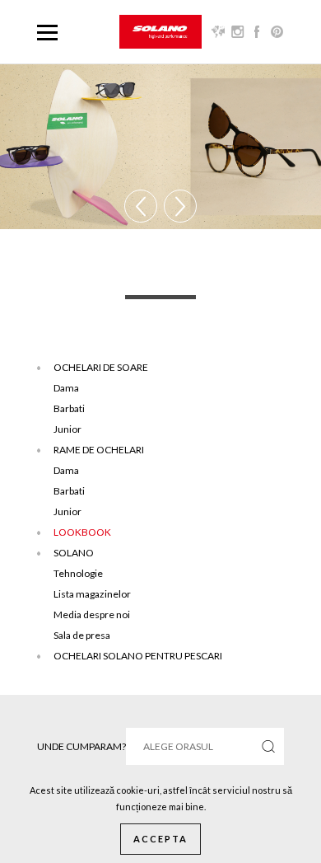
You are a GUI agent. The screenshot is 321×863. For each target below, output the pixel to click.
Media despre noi (92, 614)
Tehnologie (78, 573)
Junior (67, 429)
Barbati (69, 408)
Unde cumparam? (81, 746)
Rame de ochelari (99, 449)
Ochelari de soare (101, 367)
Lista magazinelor (92, 594)
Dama (66, 388)
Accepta (160, 838)
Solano (74, 552)
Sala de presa (82, 635)
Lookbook (82, 532)
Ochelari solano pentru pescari (138, 656)
